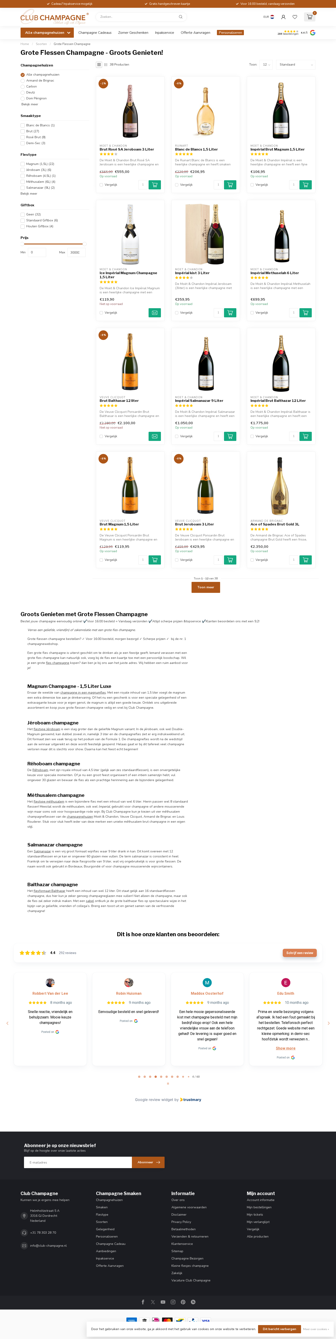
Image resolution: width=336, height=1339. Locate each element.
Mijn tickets (255, 1214)
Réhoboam (40, 770)
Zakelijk (176, 1273)
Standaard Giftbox (42, 220)
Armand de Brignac (40, 80)
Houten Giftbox (39, 226)
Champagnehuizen (109, 1200)
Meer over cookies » (316, 1329)
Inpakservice (164, 32)
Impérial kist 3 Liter (192, 273)
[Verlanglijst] (295, 16)
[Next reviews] (328, 1023)
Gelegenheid (105, 1229)
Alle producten (258, 1236)
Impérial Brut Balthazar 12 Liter (278, 401)
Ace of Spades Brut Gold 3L (275, 524)
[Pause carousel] (168, 1083)
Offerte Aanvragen (195, 32)
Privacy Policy (181, 1222)
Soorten (41, 44)
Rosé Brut (35, 137)
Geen (33, 214)
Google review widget (154, 1099)
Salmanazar (42, 851)
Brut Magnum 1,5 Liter (119, 524)
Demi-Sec (35, 143)
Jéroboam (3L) (38, 170)
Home (25, 44)
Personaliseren (230, 32)
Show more (207, 1048)
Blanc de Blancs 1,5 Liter (196, 149)
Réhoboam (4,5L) (41, 176)
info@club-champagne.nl (48, 1246)
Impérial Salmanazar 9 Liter (199, 401)
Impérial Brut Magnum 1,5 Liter (278, 149)
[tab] (139, 1076)
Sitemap (177, 1251)
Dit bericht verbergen (279, 1329)
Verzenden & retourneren (189, 1236)
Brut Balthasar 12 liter (119, 401)
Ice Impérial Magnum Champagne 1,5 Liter (128, 275)
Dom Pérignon (36, 98)
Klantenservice (182, 1244)
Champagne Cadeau (110, 1244)
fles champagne (57, 663)
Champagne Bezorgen (187, 1258)
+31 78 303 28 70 (43, 1232)
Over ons (178, 1200)
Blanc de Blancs (40, 125)
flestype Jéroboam (47, 729)
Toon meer (205, 587)
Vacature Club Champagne (191, 1280)
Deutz (30, 92)
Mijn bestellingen (259, 1207)
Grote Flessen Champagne (72, 44)
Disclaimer (179, 1214)
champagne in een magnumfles (83, 692)
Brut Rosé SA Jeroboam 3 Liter (127, 149)
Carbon (31, 86)
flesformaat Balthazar (49, 891)
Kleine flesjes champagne (190, 1266)
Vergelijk (111, 184)
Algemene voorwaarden (189, 1207)
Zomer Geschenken (133, 32)
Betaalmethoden (183, 1229)
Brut (32, 131)
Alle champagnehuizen (42, 75)
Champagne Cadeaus (95, 32)
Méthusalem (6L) (40, 182)
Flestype (102, 1214)
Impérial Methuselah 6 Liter (275, 273)
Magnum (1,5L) (40, 164)
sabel (90, 901)
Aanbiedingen (106, 1251)
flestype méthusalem (49, 801)
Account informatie (261, 1200)
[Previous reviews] (7, 1023)
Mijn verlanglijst (258, 1222)
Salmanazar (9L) (40, 188)
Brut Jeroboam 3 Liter (194, 524)
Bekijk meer (29, 104)
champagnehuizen (80, 816)
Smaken (102, 1207)
